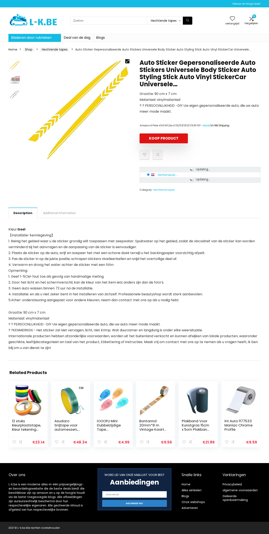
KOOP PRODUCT (163, 138)
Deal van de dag (77, 37)
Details (206, 125)
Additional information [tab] (59, 213)
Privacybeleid (232, 484)
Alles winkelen (192, 490)
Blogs (100, 37)
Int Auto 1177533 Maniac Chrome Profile (238, 425)
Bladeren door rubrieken (31, 37)
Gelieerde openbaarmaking (235, 498)
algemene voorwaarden (240, 490)
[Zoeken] (187, 21)
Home (12, 49)
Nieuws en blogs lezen (247, 3)
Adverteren (190, 508)
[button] (127, 61)
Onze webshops (193, 502)
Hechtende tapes (54, 49)
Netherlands (166, 175)
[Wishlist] (232, 18)
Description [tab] (22, 213)
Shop (28, 49)
